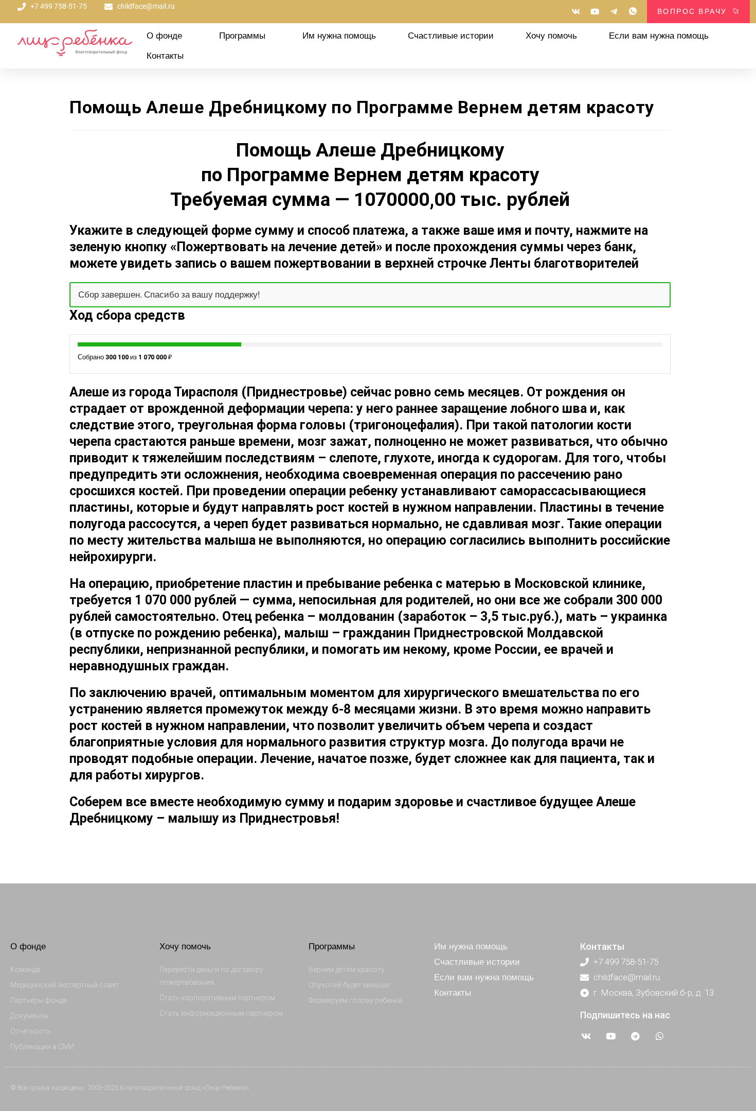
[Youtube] (611, 1036)
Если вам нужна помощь (659, 36)
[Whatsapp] (659, 1036)
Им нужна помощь (339, 36)
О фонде (164, 36)
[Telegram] (635, 1036)
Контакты (165, 56)
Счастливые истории (451, 36)
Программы (242, 36)
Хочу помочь (551, 36)
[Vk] (586, 1036)
